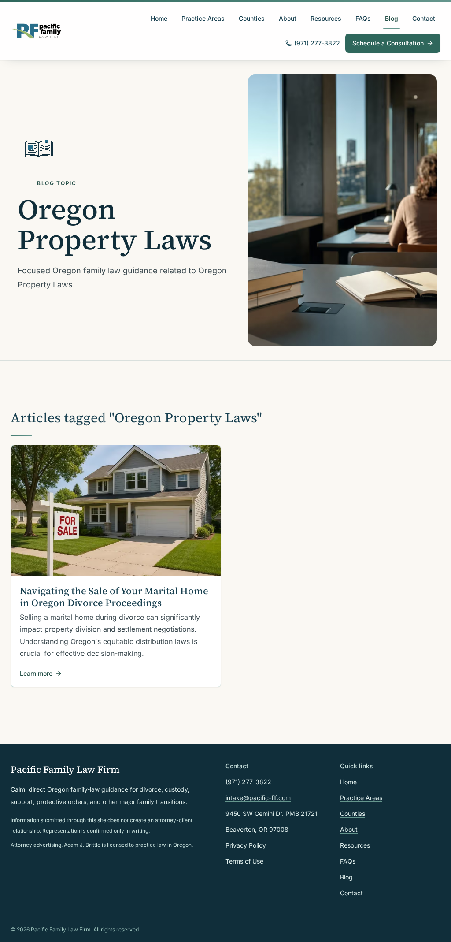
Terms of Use (244, 861)
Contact (423, 18)
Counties (252, 18)
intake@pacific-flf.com (258, 797)
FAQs (363, 18)
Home (159, 18)
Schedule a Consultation (388, 43)
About (287, 18)
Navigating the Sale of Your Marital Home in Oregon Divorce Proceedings (114, 597)
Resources (326, 18)
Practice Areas (203, 18)
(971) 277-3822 (317, 43)
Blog (391, 18)
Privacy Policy (246, 845)
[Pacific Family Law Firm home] (36, 30)
